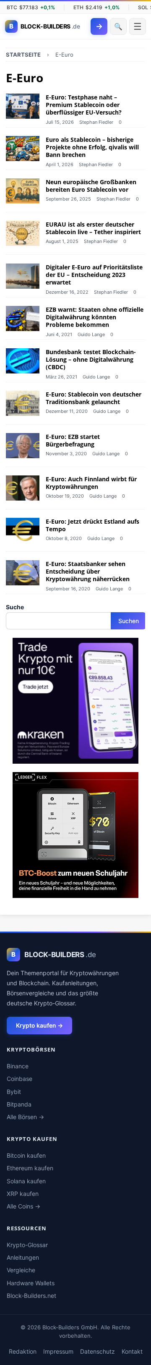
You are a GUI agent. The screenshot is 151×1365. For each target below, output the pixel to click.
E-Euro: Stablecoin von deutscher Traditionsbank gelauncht (93, 398)
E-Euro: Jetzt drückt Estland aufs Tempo (92, 525)
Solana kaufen (26, 1181)
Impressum (58, 1351)
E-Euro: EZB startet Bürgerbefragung (73, 440)
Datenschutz (97, 1351)
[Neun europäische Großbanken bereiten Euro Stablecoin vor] (22, 191)
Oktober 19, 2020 (65, 496)
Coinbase (19, 1078)
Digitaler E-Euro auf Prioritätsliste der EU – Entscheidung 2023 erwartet (94, 274)
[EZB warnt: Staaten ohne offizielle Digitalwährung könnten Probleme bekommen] (22, 318)
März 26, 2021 (61, 376)
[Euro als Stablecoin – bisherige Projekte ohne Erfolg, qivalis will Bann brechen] (22, 148)
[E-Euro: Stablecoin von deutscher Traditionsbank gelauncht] (22, 403)
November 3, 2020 (66, 454)
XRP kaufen (23, 1193)
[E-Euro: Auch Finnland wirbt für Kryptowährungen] (22, 488)
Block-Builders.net (31, 1295)
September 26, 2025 (68, 199)
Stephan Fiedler (96, 122)
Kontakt (132, 1351)
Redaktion (22, 1351)
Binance (18, 1066)
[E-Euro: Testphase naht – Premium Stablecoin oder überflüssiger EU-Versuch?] (22, 106)
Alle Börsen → (25, 1116)
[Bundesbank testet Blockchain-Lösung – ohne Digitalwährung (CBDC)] (22, 360)
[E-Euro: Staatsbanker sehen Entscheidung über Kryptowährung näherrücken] (22, 572)
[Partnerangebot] (75, 758)
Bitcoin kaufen (26, 1155)
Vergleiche (21, 1270)
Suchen (128, 620)
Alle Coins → (23, 1206)
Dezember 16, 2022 (67, 292)
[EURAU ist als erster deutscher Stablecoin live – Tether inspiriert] (22, 233)
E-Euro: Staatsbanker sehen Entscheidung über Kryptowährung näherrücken (88, 571)
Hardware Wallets (31, 1283)
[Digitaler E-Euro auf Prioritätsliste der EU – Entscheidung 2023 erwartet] (22, 276)
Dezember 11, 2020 (67, 411)
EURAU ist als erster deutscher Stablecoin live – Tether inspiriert (93, 228)
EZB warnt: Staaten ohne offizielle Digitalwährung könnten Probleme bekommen (94, 317)
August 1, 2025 (62, 242)
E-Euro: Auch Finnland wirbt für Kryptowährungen (91, 483)
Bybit (14, 1091)
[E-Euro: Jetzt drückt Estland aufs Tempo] (22, 530)
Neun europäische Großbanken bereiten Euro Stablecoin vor (91, 185)
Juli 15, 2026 (60, 122)
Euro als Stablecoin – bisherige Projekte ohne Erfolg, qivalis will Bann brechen (92, 147)
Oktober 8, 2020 (64, 539)
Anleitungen (23, 1257)
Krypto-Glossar (27, 1244)
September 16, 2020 (68, 589)
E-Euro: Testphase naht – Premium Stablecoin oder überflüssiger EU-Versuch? (84, 104)
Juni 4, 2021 (59, 334)
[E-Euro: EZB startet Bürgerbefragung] (22, 445)
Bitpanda (19, 1104)
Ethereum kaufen (30, 1168)
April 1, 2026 (59, 164)
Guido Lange (91, 334)
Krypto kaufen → (39, 1025)
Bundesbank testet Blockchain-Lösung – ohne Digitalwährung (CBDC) (91, 359)
